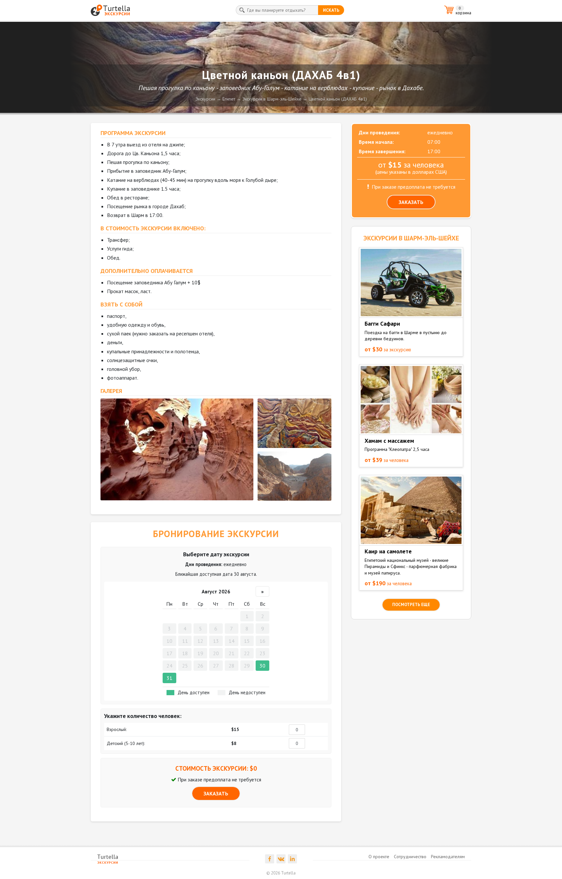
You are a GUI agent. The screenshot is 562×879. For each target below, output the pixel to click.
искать (331, 10)
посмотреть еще (411, 604)
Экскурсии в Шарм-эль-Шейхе (271, 99)
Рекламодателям (448, 856)
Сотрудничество (410, 856)
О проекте (378, 856)
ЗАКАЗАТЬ (216, 793)
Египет (228, 99)
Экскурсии (205, 99)
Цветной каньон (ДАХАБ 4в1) (338, 99)
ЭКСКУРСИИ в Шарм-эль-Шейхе (411, 238)
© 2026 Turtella (281, 873)
